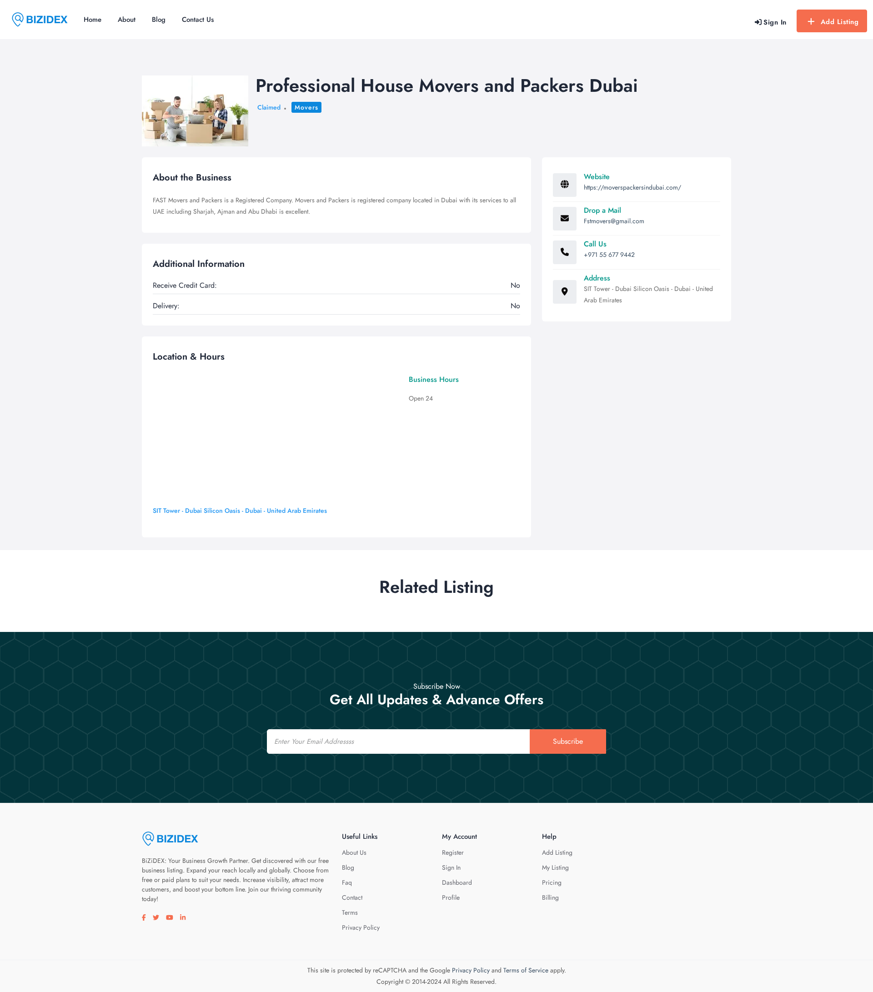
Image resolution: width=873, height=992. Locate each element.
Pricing (552, 882)
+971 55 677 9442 (609, 254)
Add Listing (840, 22)
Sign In (451, 867)
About (126, 20)
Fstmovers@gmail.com (614, 220)
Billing (550, 897)
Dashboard (457, 882)
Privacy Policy (361, 927)
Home (92, 20)
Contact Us (198, 20)
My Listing (555, 867)
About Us (354, 852)
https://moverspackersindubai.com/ (632, 187)
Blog (159, 20)
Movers (306, 107)
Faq (347, 882)
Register (453, 852)
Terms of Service (525, 970)
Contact (352, 897)
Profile (451, 897)
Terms (350, 912)
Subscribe (568, 741)
